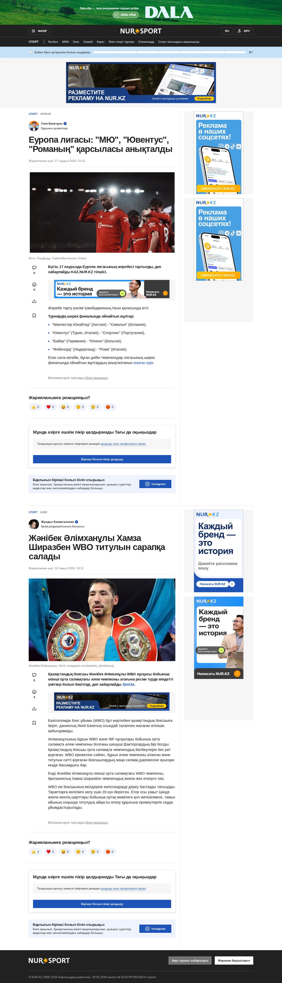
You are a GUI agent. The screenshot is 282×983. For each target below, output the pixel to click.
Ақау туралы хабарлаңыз (190, 960)
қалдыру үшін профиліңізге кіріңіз (123, 443)
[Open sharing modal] (34, 301)
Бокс (76, 41)
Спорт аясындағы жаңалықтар (178, 41)
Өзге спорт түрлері (121, 41)
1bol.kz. (128, 684)
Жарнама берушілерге (234, 960)
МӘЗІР (42, 31)
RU (227, 31)
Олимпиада (146, 41)
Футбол (53, 41)
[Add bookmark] (34, 315)
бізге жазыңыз (97, 378)
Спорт (34, 41)
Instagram (158, 484)
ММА (65, 41)
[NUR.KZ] (141, 31)
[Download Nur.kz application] (141, 12)
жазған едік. (144, 363)
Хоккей (88, 41)
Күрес (101, 41)
